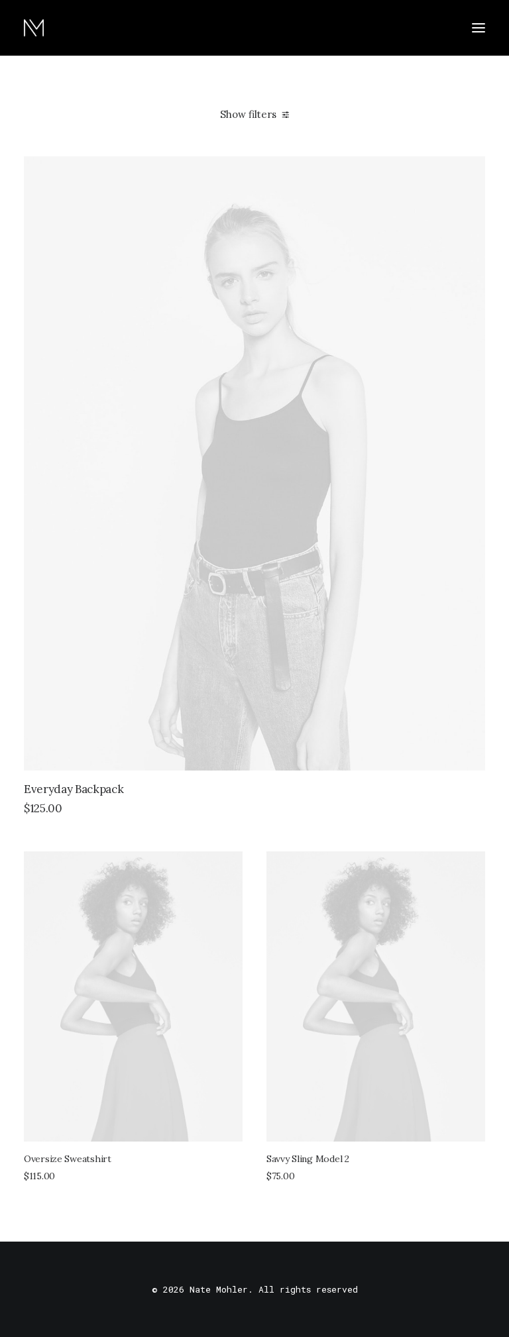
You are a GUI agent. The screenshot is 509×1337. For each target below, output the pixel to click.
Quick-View (470, 172)
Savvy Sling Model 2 (307, 1159)
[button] (478, 28)
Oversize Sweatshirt (67, 1159)
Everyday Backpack (73, 789)
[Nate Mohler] (34, 28)
